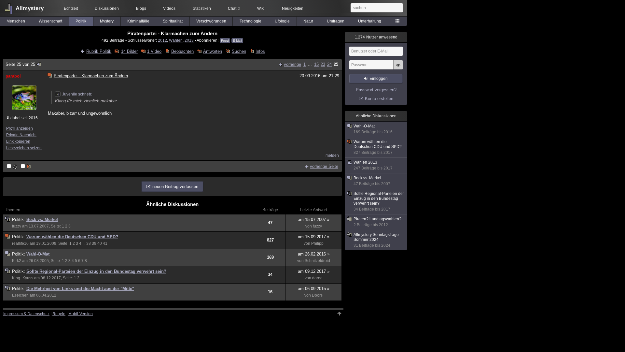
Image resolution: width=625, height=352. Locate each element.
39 (94, 243)
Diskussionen (107, 8)
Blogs (141, 8)
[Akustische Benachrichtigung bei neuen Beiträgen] (13, 166)
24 (329, 64)
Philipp (317, 243)
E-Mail (237, 40)
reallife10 (20, 243)
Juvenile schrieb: (77, 94)
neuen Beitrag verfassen (175, 186)
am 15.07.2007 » (313, 219)
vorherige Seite (324, 166)
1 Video (154, 51)
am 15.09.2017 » (313, 236)
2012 (162, 40)
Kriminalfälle (138, 21)
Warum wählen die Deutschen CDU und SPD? (72, 236)
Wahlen (176, 40)
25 (336, 64)
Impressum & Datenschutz (26, 314)
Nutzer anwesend (376, 37)
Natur (308, 21)
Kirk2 (16, 261)
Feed (225, 40)
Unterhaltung (369, 21)
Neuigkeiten (292, 8)
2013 (189, 40)
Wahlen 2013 (373, 165)
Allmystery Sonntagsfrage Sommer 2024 (376, 240)
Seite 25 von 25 (20, 64)
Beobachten (182, 51)
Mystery (107, 21)
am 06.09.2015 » (313, 288)
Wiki (261, 8)
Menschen (16, 21)
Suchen (239, 51)
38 (88, 243)
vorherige (292, 64)
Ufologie (282, 21)
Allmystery (30, 8)
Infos (260, 51)
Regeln (58, 314)
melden (332, 155)
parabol (13, 76)
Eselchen (20, 295)
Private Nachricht (21, 135)
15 (316, 64)
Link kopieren (18, 141)
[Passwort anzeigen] (398, 68)
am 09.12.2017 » (313, 271)
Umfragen (335, 21)
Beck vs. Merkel (42, 219)
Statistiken (202, 8)
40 (99, 243)
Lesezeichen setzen (24, 148)
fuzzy (16, 226)
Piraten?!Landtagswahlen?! (378, 222)
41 (105, 243)
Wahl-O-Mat (37, 254)
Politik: (19, 219)
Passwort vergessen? (376, 89)
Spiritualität (173, 21)
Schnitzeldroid (317, 261)
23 (323, 64)
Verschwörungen (211, 21)
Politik (81, 21)
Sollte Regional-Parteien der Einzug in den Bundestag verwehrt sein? (96, 271)
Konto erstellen (379, 98)
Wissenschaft (50, 21)
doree (317, 278)
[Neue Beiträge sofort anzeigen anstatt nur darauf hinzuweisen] (26, 166)
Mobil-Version (80, 314)
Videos (169, 8)
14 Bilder (129, 51)
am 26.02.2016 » (313, 254)
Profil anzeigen (19, 128)
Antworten (212, 51)
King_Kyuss (22, 278)
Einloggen (378, 78)
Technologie (250, 21)
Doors (317, 295)
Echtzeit (71, 8)
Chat (234, 8)
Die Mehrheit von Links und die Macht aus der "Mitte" (80, 288)
